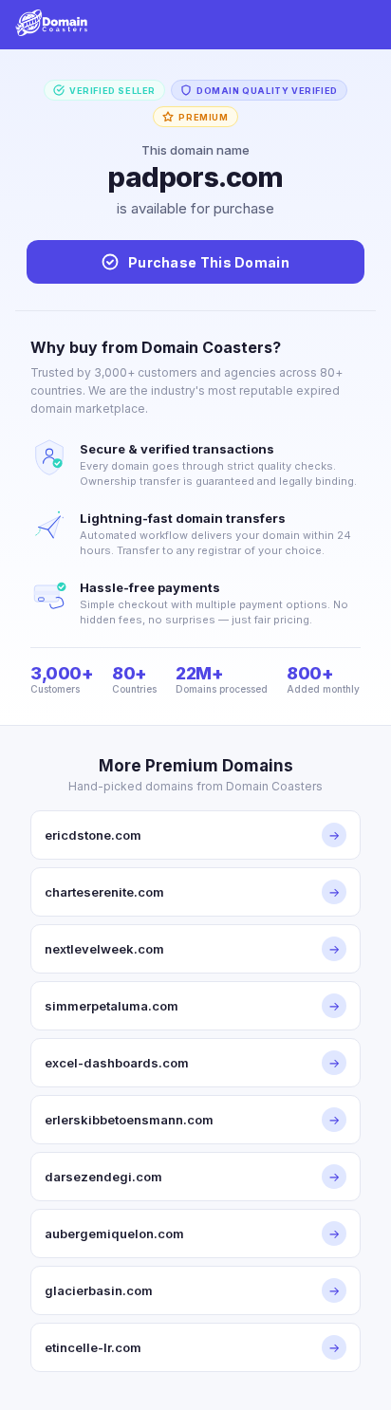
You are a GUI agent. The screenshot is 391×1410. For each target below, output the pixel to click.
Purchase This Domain (208, 262)
